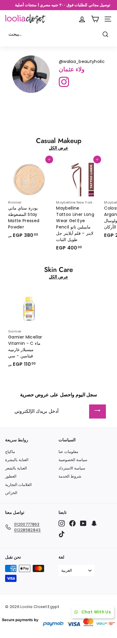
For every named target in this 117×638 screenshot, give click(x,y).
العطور (10, 476)
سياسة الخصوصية (72, 460)
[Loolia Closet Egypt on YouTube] (83, 523)
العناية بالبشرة (16, 460)
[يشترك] (97, 411)
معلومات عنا (68, 452)
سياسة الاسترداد (71, 468)
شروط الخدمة (69, 476)
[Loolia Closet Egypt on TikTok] (61, 534)
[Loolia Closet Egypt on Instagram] (61, 523)
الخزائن (11, 493)
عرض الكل (58, 148)
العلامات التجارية (18, 484)
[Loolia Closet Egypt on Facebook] (72, 523)
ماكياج (10, 452)
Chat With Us (96, 612)
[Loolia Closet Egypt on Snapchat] (94, 523)
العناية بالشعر (16, 468)
